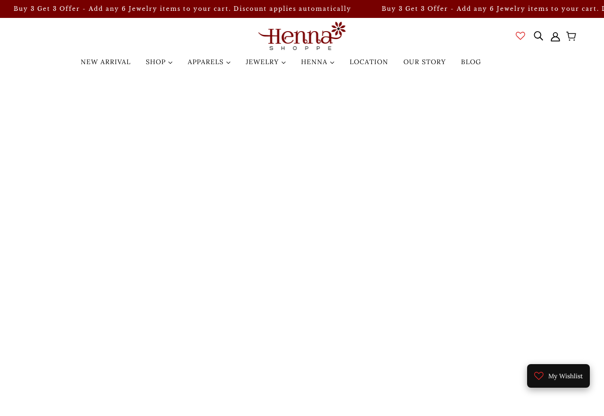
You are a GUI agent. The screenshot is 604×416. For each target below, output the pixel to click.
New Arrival (106, 62)
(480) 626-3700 (71, 295)
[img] (538, 35)
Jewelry (263, 62)
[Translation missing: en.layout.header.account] (555, 35)
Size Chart (503, 306)
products (385, 170)
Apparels (207, 62)
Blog (471, 62)
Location (369, 62)
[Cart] (573, 37)
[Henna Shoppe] (302, 36)
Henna (315, 62)
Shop (157, 62)
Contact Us (504, 318)
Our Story (424, 62)
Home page (274, 170)
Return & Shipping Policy (529, 329)
